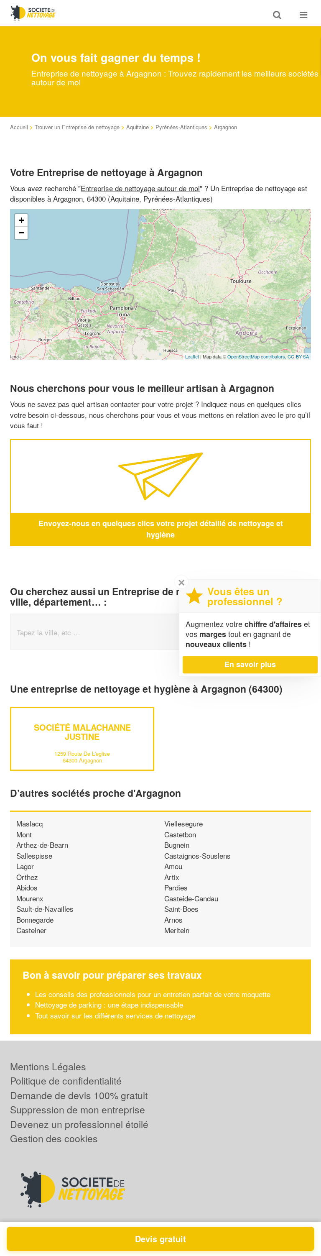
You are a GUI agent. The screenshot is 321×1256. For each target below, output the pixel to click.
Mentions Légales (48, 1066)
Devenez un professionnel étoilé (79, 1124)
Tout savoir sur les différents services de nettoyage (115, 1015)
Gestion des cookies (54, 1138)
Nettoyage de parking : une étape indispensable (109, 1004)
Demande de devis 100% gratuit (79, 1095)
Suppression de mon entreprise (77, 1109)
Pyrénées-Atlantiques (181, 127)
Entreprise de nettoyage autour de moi (140, 188)
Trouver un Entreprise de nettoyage (77, 127)
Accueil (19, 127)
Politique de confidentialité (66, 1080)
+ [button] (21, 220)
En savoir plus (250, 664)
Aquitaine (137, 127)
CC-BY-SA (298, 356)
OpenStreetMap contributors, (257, 356)
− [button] (21, 233)
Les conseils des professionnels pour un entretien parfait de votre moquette (152, 994)
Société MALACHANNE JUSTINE (82, 731)
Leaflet (192, 356)
